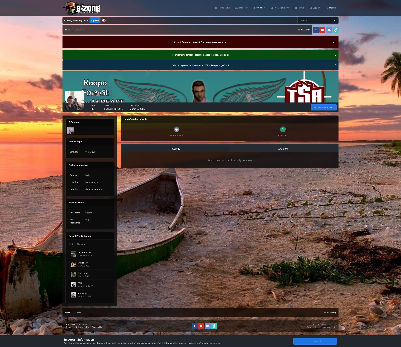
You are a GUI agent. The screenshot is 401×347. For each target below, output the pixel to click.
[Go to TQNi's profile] (73, 284)
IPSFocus (82, 324)
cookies (84, 343)
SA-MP (259, 8)
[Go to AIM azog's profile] (73, 295)
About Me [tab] (283, 149)
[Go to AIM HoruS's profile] (73, 274)
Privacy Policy (82, 327)
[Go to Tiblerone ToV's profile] (73, 254)
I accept (316, 341)
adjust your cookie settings (158, 343)
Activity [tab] (176, 149)
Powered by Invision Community (321, 327)
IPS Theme (70, 324)
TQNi (80, 283)
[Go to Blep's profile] (70, 130)
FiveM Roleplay (280, 8)
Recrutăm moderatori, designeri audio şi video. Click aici (200, 55)
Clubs (301, 8)
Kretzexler (83, 262)
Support (316, 8)
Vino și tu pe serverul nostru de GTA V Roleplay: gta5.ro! (200, 65)
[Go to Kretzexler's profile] (73, 264)
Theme (69, 327)
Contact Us (97, 327)
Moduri (332, 8)
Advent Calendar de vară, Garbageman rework (198, 42)
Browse (242, 8)
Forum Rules (224, 8)
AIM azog (82, 293)
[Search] (335, 20)
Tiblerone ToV (84, 252)
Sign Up (95, 20)
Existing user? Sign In (75, 20)
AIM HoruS (83, 273)
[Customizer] (104, 20)
